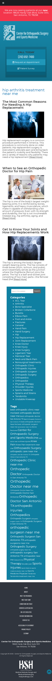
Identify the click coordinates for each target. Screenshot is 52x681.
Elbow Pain (21, 316)
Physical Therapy (24, 384)
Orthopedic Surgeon (20, 518)
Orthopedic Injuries (25, 368)
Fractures (20, 322)
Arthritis (19, 303)
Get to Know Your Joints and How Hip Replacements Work (25, 231)
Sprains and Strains (25, 393)
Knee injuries (25, 441)
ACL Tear (20, 300)
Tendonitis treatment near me (22, 576)
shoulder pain (27, 564)
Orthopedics (22, 377)
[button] (49, 671)
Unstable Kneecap (25, 399)
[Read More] (35, 157)
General (19, 325)
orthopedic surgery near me (20, 550)
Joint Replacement (25, 340)
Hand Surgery (22, 331)
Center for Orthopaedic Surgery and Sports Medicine (24, 433)
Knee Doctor (22, 344)
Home (26, 588)
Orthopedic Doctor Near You (21, 490)
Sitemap (26, 633)
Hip (17, 334)
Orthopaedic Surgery (27, 448)
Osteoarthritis (18, 560)
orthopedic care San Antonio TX (20, 454)
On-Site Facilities (26, 612)
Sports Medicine (24, 390)
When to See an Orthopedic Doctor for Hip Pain (24, 169)
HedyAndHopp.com (26, 676)
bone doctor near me (25, 427)
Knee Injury (21, 347)
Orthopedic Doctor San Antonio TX (25, 501)
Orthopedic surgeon (26, 371)
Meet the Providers (26, 596)
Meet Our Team (26, 600)
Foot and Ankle (23, 319)
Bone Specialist (23, 307)
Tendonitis (21, 396)
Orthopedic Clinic (24, 365)
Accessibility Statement (26, 625)
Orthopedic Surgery (26, 374)
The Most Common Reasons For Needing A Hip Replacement (24, 104)
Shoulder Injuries (24, 387)
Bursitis (19, 313)
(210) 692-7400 (26, 57)
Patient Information (26, 616)
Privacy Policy (26, 629)
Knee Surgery (22, 350)
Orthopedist (21, 381)
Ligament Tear (23, 353)
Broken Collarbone (25, 310)
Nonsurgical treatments (28, 362)
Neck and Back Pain (26, 359)
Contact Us (26, 620)
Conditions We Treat (26, 604)
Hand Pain (21, 328)
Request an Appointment (27, 62)
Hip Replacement (24, 337)
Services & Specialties (26, 608)
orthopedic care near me (23, 451)
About (26, 592)
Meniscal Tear (22, 356)
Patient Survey (27, 68)
